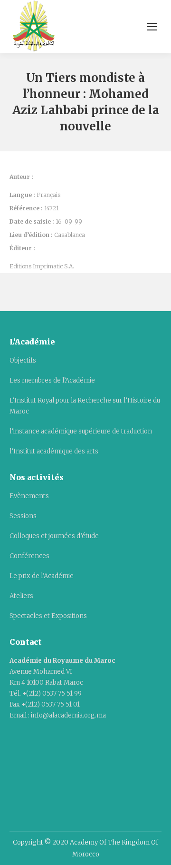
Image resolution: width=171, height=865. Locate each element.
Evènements (29, 496)
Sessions (23, 516)
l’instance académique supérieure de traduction (81, 431)
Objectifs (23, 360)
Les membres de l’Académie (52, 380)
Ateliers (21, 596)
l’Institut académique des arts (54, 451)
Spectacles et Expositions (48, 616)
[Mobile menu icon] (152, 26)
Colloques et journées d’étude (54, 536)
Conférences (29, 556)
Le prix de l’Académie (42, 576)
